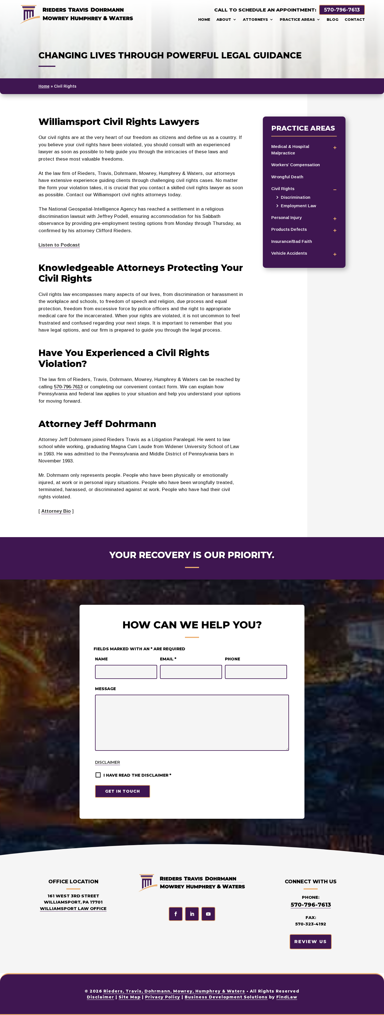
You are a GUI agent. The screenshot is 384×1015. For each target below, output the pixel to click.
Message (105, 688)
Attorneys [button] (255, 19)
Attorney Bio (56, 511)
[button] (375, 1006)
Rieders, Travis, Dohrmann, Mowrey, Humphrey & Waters (174, 991)
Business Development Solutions (226, 997)
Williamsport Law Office (73, 908)
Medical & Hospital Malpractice (290, 149)
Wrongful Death (287, 176)
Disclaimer (107, 762)
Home (204, 19)
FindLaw (286, 997)
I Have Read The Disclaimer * (137, 775)
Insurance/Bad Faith (291, 241)
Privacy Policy (162, 997)
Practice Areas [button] (297, 19)
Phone (232, 659)
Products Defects (289, 229)
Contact (355, 19)
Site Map (130, 997)
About (223, 19)
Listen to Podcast (59, 245)
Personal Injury (286, 217)
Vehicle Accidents (289, 253)
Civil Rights (282, 188)
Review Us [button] (310, 941)
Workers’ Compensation (295, 164)
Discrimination (295, 197)
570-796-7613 (342, 10)
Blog (332, 19)
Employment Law (298, 206)
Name (101, 659)
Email (168, 659)
